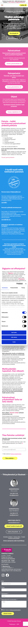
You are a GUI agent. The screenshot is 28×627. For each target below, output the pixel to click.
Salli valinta (14, 337)
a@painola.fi (14, 515)
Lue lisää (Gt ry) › (6, 220)
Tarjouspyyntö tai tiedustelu (9, 599)
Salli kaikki (14, 332)
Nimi (2, 581)
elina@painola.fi (14, 495)
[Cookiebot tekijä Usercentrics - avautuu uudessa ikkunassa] (17, 284)
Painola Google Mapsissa (8, 559)
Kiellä (14, 342)
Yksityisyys (12, 624)
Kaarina (23, 2)
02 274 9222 (11, 2)
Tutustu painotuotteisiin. (8, 157)
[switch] (24, 317)
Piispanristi (18, 2)
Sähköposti (5, 447)
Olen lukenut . (12, 454)
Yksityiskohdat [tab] (14, 287)
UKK (18, 624)
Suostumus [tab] (5, 287)
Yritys (2, 587)
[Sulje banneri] (25, 283)
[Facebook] (7, 575)
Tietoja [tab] (23, 287)
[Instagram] (3, 575)
